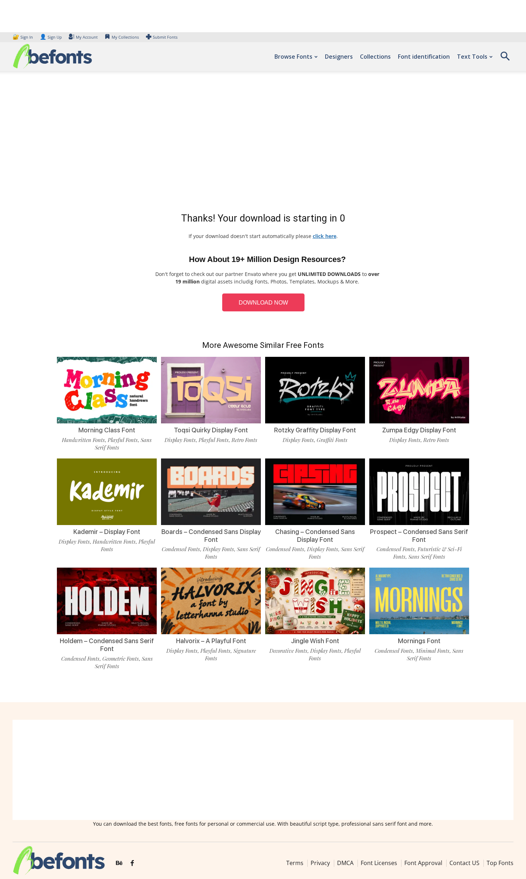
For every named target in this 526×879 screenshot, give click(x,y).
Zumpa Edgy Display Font (419, 430)
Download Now (263, 303)
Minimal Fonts (432, 650)
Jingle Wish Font (315, 641)
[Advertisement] (263, 143)
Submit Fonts (165, 37)
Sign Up (51, 37)
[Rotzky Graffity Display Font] (315, 390)
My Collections (125, 37)
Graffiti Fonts (332, 439)
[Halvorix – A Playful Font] (211, 601)
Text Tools (472, 56)
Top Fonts (500, 863)
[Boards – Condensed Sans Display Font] (211, 491)
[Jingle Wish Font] (315, 601)
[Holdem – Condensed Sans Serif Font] (107, 601)
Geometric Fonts (120, 658)
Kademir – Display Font (106, 531)
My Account (87, 37)
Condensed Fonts (181, 549)
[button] (504, 58)
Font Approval (423, 863)
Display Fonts (180, 439)
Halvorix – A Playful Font (211, 641)
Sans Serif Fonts (426, 556)
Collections (375, 56)
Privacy (320, 863)
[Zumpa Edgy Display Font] (419, 390)
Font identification (424, 56)
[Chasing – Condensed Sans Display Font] (315, 491)
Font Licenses (379, 863)
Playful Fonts (123, 439)
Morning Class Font (106, 430)
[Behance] (119, 863)
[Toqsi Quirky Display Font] (211, 390)
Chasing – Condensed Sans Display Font (315, 535)
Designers (339, 56)
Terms (294, 863)
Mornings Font (419, 641)
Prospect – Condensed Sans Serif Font (419, 535)
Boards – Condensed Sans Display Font (211, 535)
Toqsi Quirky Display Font (211, 430)
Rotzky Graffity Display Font (315, 430)
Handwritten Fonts (83, 439)
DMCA (345, 863)
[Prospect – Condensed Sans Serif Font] (419, 491)
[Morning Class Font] (107, 390)
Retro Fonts (244, 439)
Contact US (464, 863)
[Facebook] (132, 863)
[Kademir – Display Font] (107, 491)
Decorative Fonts (288, 650)
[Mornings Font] (419, 601)
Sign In (23, 37)
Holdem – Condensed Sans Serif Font (107, 644)
